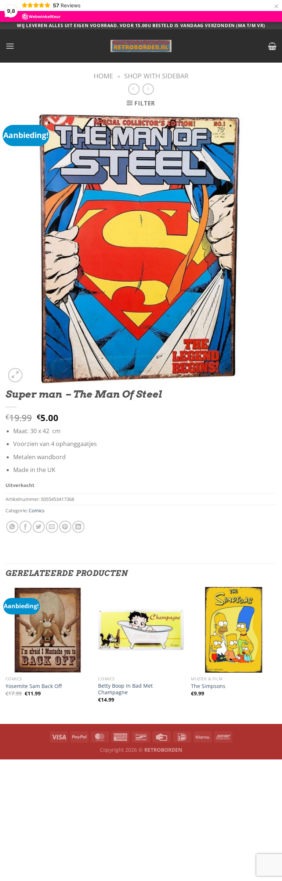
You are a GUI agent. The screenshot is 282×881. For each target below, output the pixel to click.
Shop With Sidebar (156, 75)
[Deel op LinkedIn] (78, 527)
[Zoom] (15, 375)
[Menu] (10, 46)
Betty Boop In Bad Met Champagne (125, 689)
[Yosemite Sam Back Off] (48, 629)
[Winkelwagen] (272, 46)
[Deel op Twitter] (39, 527)
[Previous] (5, 654)
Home (103, 75)
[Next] (276, 654)
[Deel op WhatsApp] (12, 527)
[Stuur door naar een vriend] (52, 527)
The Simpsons (208, 686)
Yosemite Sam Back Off (34, 686)
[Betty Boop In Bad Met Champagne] (141, 629)
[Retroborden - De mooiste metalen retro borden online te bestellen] (141, 46)
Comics (36, 510)
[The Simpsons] (233, 629)
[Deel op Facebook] (25, 527)
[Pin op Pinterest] (65, 527)
